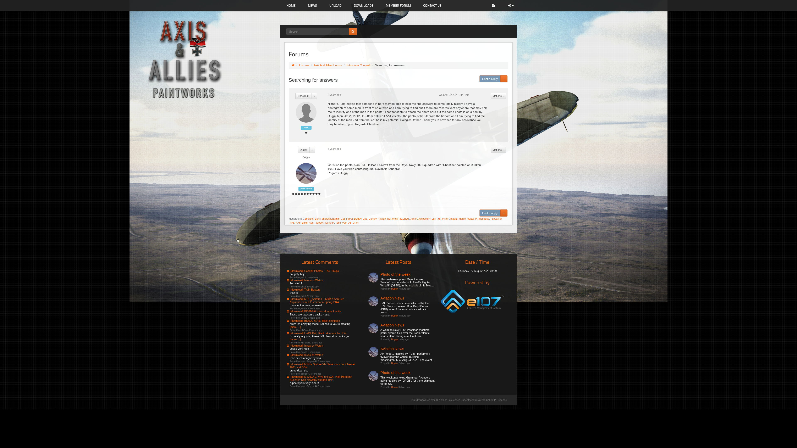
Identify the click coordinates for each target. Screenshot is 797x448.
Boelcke (309, 218)
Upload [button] (335, 5)
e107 (437, 400)
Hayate (382, 218)
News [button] (312, 5)
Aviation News (392, 298)
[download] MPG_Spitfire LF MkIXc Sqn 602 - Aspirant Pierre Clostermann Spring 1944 (318, 300)
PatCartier (496, 218)
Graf (365, 218)
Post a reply (490, 78)
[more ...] (295, 327)
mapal (453, 218)
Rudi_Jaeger (316, 222)
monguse (484, 218)
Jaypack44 (424, 218)
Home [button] (291, 5)
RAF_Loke (302, 222)
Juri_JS (436, 218)
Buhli (318, 218)
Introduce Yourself (358, 65)
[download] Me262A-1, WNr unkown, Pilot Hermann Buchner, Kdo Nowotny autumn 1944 (321, 378)
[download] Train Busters (305, 289)
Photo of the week (395, 274)
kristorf (445, 218)
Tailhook (329, 222)
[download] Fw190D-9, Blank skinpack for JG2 (318, 333)
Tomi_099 (341, 222)
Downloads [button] (363, 5)
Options (497, 96)
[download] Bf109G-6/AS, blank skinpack (315, 320)
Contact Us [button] (432, 5)
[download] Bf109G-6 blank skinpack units (316, 311)
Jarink (413, 218)
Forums (304, 65)
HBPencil (392, 218)
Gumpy (372, 218)
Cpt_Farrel (347, 218)
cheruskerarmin (331, 218)
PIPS (291, 222)
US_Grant (353, 222)
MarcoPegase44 (468, 218)
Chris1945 (303, 96)
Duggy (303, 150)
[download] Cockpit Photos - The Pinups (315, 271)
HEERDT (404, 218)
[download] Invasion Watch (307, 280)
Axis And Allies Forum (328, 65)
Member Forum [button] (398, 5)
